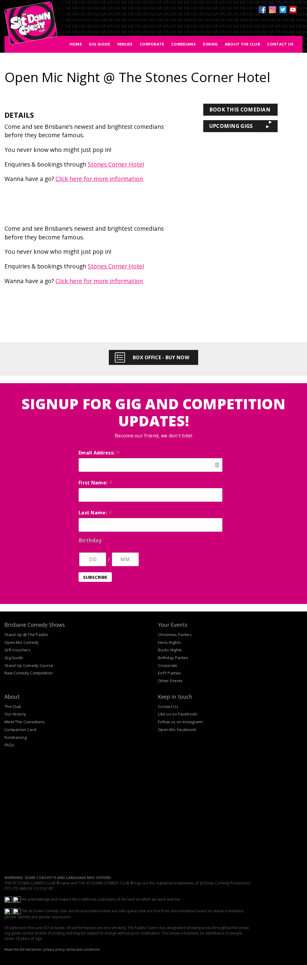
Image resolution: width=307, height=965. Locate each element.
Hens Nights (169, 642)
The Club (12, 706)
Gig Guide (99, 44)
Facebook (262, 9)
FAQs (9, 744)
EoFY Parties (169, 673)
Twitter (282, 9)
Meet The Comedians (24, 721)
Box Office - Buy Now (161, 357)
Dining (210, 44)
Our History (15, 714)
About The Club (242, 44)
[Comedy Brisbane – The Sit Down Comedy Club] (30, 25)
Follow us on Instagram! (180, 721)
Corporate (152, 44)
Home (76, 44)
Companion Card (20, 729)
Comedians (183, 44)
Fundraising (15, 737)
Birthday (90, 540)
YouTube (293, 9)
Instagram (272, 9)
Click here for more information (99, 179)
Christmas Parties (175, 634)
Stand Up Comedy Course (28, 665)
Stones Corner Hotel (116, 164)
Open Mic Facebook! (177, 729)
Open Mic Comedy (21, 642)
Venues (125, 44)
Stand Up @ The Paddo (26, 634)
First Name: (96, 482)
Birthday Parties (173, 657)
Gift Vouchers (17, 650)
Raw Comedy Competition (28, 673)
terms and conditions (83, 949)
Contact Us (280, 44)
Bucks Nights (170, 650)
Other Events (170, 680)
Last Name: (95, 512)
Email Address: (99, 452)
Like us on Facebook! (178, 714)
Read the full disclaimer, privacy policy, (34, 949)
